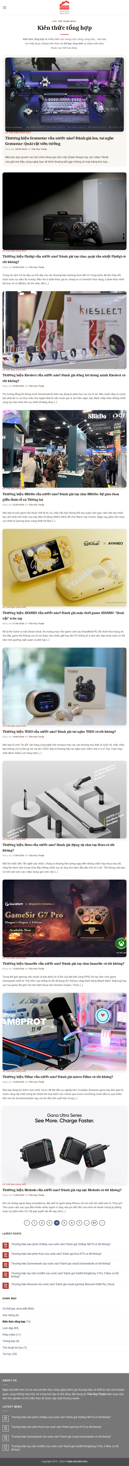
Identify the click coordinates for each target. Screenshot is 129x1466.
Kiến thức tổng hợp (33, 39)
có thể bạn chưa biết (71, 43)
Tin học (7, 1354)
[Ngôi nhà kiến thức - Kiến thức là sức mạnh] (64, 7)
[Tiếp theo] (102, 1223)
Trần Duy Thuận (39, 149)
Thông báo (9, 1341)
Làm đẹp (8, 1328)
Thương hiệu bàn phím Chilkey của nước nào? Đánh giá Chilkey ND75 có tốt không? (61, 1244)
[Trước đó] (27, 1223)
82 (94, 1222)
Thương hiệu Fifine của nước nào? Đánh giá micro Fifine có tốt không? (58, 1077)
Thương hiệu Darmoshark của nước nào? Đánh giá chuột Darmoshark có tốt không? (61, 1263)
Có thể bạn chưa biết (18, 133)
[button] (5, 7)
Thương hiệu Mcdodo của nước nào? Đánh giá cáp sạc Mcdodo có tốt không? (62, 1190)
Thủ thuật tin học (13, 1347)
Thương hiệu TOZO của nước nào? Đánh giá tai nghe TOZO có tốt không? (59, 732)
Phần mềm (9, 1334)
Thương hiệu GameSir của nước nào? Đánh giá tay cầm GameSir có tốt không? (63, 964)
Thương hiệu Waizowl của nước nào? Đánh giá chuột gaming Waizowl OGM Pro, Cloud (62, 1284)
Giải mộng (9, 1315)
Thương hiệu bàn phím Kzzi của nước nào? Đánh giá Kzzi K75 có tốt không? (56, 1253)
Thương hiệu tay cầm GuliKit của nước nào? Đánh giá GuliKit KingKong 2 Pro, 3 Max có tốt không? (65, 1275)
